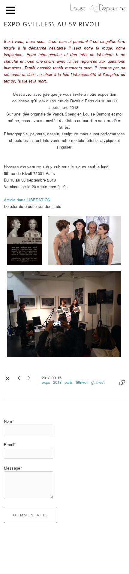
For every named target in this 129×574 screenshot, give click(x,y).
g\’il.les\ (98, 382)
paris (68, 382)
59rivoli (82, 382)
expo (46, 382)
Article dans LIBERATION (27, 200)
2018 (57, 382)
